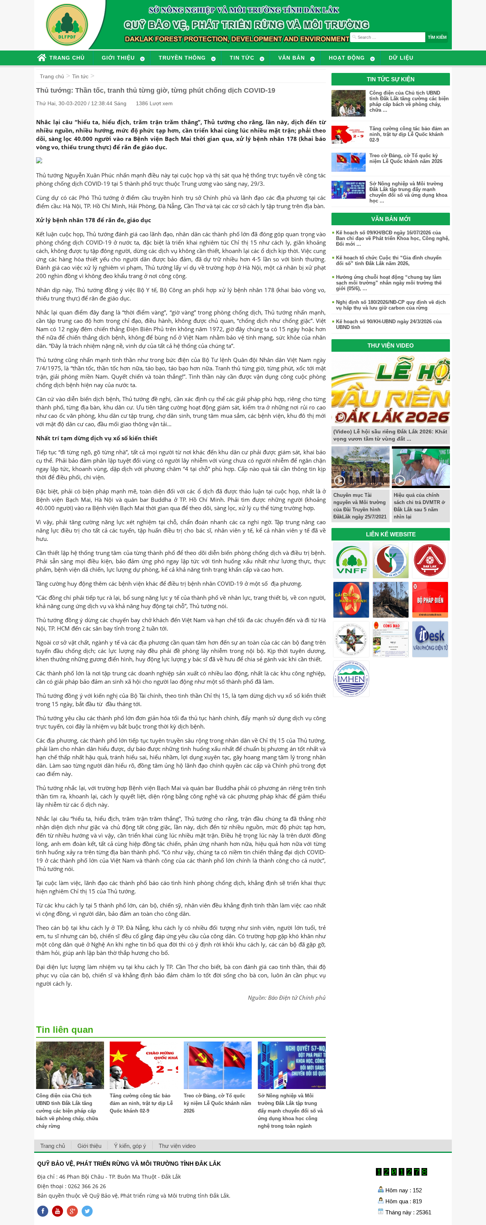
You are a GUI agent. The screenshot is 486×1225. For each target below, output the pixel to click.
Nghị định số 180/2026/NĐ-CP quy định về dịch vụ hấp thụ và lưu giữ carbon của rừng (391, 305)
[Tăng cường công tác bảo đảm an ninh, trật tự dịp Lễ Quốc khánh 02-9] (144, 1087)
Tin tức (80, 76)
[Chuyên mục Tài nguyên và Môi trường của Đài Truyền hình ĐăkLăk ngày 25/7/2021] (360, 486)
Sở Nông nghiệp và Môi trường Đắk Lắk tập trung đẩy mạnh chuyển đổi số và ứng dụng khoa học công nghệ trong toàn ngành (290, 1111)
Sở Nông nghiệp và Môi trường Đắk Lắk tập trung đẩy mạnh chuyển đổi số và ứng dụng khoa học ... (408, 192)
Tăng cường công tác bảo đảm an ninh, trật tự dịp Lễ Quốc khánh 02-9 (141, 1103)
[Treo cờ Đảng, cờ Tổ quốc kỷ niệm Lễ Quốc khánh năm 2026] (218, 1087)
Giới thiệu (89, 1146)
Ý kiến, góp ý (130, 1146)
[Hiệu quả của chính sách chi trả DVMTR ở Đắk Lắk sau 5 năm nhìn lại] (421, 486)
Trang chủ (52, 76)
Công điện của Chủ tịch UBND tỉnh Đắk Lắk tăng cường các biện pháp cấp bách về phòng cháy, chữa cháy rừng (67, 1111)
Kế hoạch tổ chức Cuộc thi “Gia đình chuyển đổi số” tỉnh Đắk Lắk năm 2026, (389, 260)
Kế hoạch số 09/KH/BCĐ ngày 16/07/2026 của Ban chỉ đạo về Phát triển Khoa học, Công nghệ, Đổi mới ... (393, 238)
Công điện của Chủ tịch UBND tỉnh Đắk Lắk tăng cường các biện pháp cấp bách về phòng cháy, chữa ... (409, 101)
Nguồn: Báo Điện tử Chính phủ (287, 997)
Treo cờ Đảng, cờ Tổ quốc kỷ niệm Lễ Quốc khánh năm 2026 (217, 1103)
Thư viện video (177, 1146)
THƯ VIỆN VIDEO (391, 345)
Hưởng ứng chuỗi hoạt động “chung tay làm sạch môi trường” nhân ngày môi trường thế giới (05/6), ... (389, 282)
